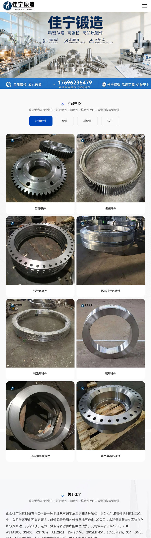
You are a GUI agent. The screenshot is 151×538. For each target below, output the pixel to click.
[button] (70, 82)
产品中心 (74, 103)
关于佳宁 (74, 494)
